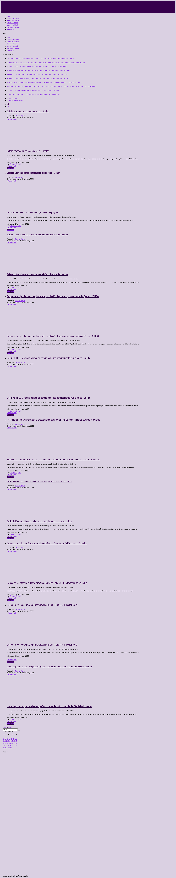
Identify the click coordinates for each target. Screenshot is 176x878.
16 (14, 741)
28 (10, 745)
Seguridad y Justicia (13, 27)
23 (14, 743)
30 (14, 745)
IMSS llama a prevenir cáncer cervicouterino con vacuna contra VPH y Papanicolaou (37, 74)
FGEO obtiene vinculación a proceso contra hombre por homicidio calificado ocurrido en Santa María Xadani (46, 62)
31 (16, 745)
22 (12, 743)
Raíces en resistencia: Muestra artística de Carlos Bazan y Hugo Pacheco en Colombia (47, 543)
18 (4, 743)
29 (12, 745)
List (8, 106)
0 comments (11, 119)
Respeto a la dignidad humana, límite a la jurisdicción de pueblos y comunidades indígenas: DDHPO (53, 296)
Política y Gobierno (13, 20)
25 (4, 745)
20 (8, 743)
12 (6, 741)
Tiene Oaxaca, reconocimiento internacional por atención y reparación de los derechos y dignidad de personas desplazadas (51, 86)
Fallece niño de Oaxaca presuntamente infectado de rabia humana (37, 234)
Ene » (10, 747)
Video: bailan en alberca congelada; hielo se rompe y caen (33, 172)
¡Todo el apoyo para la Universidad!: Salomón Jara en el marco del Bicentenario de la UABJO (40, 58)
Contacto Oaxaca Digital (15, 100)
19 (6, 743)
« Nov (5, 747)
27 (8, 745)
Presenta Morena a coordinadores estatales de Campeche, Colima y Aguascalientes (37, 66)
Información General (13, 18)
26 (6, 745)
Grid (8, 104)
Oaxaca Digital (20, 115)
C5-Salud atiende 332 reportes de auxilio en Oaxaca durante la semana (33, 90)
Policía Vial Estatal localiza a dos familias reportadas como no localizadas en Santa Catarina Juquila (43, 82)
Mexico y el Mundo (13, 25)
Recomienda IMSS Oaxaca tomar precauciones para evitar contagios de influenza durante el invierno (53, 419)
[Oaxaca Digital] (55, 7)
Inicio (8, 16)
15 (12, 741)
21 (10, 743)
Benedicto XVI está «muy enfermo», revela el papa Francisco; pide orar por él (42, 604)
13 (8, 741)
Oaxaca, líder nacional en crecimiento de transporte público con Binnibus (33, 94)
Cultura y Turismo (12, 23)
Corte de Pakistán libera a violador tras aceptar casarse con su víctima (39, 481)
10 (10, 727)
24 (16, 743)
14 (10, 741)
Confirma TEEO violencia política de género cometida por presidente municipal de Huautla (48, 358)
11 (4, 741)
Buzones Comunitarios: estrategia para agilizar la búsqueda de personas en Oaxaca (37, 78)
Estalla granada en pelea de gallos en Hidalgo (28, 111)
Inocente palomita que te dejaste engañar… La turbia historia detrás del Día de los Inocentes (49, 666)
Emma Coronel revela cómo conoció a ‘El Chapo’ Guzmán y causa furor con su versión (38, 70)
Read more (10, 168)
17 (16, 741)
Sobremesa (10, 29)
